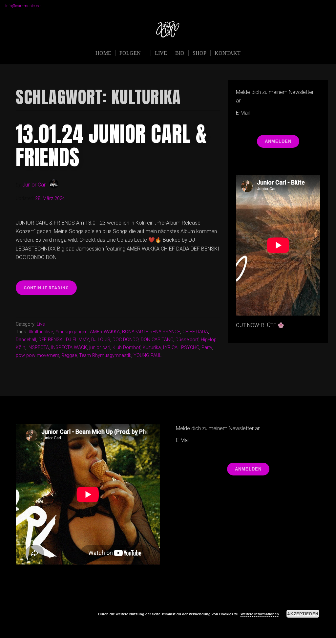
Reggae (69, 355)
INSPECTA (38, 347)
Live (161, 53)
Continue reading (50, 290)
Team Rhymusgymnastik (105, 355)
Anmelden (278, 141)
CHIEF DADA (195, 332)
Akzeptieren (303, 614)
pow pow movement (37, 355)
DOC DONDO (125, 339)
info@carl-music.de (22, 5)
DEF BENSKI (51, 339)
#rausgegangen (71, 332)
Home (103, 53)
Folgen (130, 53)
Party (206, 347)
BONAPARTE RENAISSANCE (151, 332)
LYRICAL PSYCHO (181, 347)
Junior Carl (34, 185)
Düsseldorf (187, 339)
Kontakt (228, 53)
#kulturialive (41, 332)
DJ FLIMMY (77, 339)
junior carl (99, 347)
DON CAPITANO (157, 339)
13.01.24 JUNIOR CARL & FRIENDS (111, 145)
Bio (179, 53)
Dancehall (26, 339)
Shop (199, 53)
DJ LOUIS (100, 339)
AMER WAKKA (105, 332)
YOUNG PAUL (147, 355)
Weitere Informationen (260, 613)
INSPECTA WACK (69, 347)
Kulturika (152, 347)
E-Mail (243, 113)
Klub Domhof (126, 347)
